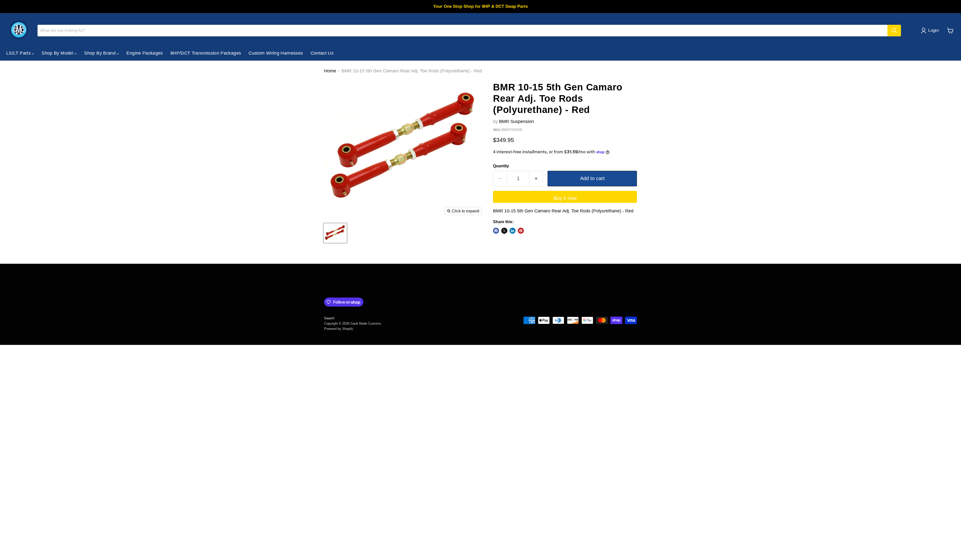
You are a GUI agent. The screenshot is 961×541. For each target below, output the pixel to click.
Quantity (501, 166)
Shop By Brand (100, 53)
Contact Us (322, 53)
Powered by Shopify (338, 329)
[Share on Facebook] (496, 231)
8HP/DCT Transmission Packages (205, 53)
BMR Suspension (516, 121)
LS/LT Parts (19, 53)
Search (329, 318)
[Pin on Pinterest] (521, 231)
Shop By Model (58, 53)
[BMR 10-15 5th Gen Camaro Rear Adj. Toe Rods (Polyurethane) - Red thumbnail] (335, 233)
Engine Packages (144, 53)
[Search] (894, 30)
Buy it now (565, 198)
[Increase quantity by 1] (536, 178)
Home (330, 70)
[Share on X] (504, 231)
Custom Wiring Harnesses (276, 53)
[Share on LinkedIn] (513, 231)
